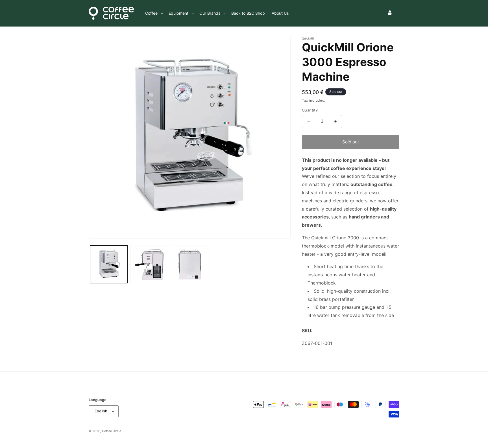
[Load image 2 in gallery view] (149, 264)
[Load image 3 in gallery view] (189, 264)
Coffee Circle (111, 431)
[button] (153, 13)
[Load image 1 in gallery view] (109, 264)
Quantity (310, 110)
